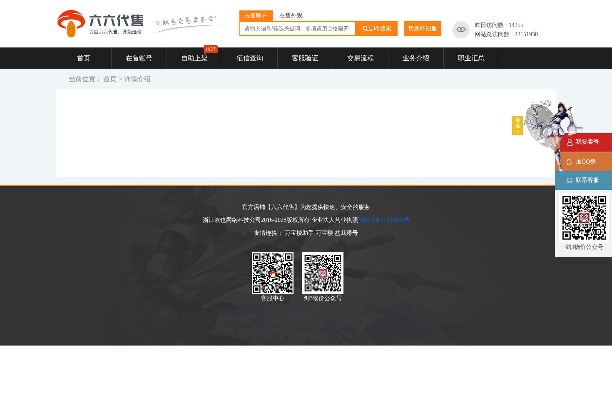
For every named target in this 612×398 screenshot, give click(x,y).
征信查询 (249, 58)
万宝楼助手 (299, 233)
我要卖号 (587, 142)
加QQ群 (586, 162)
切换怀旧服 (422, 28)
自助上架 (194, 58)
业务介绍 (416, 58)
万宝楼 (324, 233)
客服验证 (305, 58)
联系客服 (587, 180)
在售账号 (139, 58)
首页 (83, 58)
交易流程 (360, 58)
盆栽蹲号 (346, 233)
